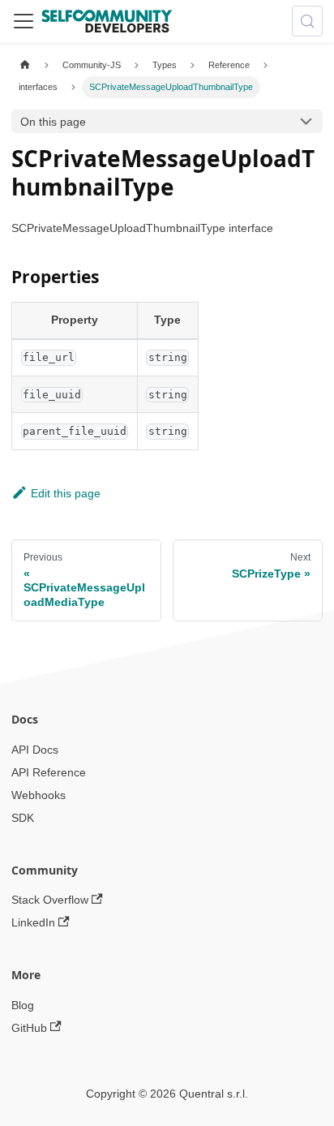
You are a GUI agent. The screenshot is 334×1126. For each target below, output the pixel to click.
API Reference (48, 772)
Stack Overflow (49, 899)
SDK (22, 817)
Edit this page (66, 493)
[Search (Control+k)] (307, 21)
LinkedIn (33, 922)
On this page (53, 121)
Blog (22, 1005)
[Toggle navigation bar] (23, 21)
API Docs (34, 749)
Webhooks (38, 795)
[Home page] (24, 65)
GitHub (29, 1027)
